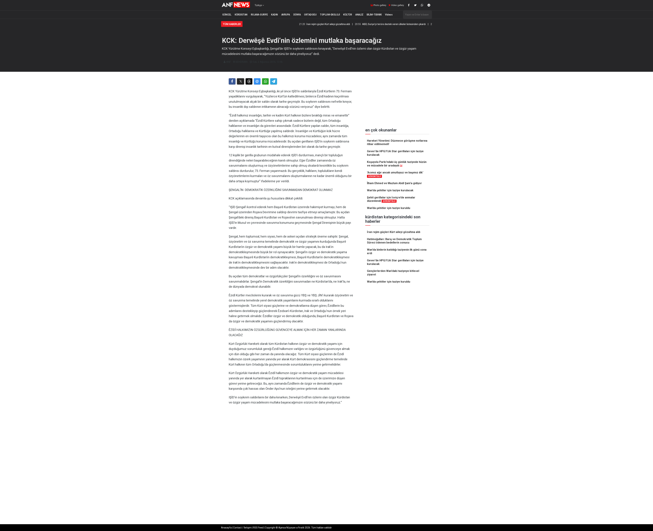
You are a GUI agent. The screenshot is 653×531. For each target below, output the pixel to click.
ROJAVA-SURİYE (259, 14)
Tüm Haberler (232, 24)
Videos (388, 14)
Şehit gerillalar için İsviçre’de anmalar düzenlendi (391, 199)
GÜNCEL (226, 14)
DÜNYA (297, 14)
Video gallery (397, 5)
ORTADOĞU (310, 14)
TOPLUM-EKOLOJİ (330, 14)
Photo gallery (379, 5)
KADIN (274, 14)
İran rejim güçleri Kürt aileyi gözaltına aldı (301, 24)
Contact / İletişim (242, 527)
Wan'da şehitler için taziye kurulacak (390, 190)
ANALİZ (359, 14)
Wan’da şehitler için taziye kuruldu (388, 208)
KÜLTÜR (347, 14)
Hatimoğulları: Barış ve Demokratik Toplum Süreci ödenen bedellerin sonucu (394, 241)
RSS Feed (258, 527)
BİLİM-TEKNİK (374, 14)
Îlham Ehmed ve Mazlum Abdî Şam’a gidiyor (394, 183)
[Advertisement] (291, 442)
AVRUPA (285, 14)
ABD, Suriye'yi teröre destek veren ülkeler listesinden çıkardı (367, 24)
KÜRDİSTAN (241, 14)
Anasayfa (226, 527)
